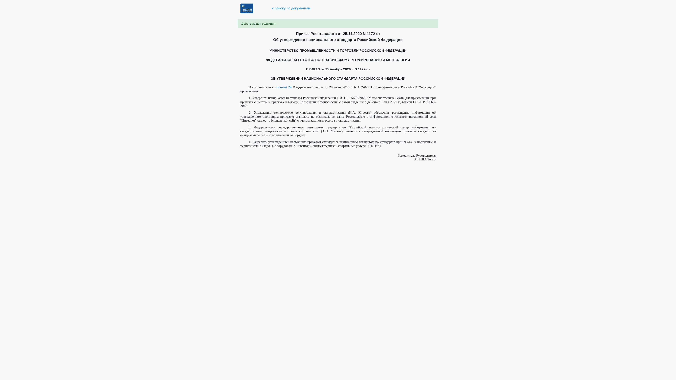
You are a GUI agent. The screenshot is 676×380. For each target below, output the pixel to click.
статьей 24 (284, 87)
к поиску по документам (291, 8)
